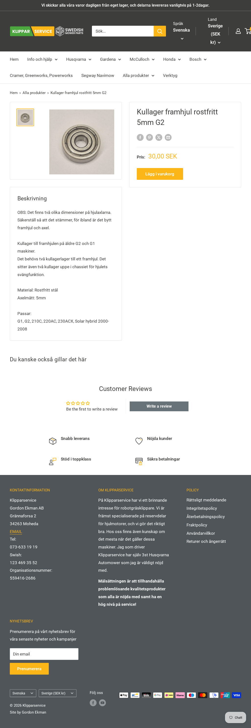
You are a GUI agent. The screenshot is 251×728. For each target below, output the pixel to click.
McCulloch (139, 59)
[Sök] (160, 31)
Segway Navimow (97, 75)
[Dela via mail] (168, 137)
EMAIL (16, 531)
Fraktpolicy (197, 524)
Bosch (195, 59)
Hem (14, 59)
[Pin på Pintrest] (149, 137)
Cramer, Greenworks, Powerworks (41, 75)
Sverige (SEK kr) (53, 693)
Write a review (159, 406)
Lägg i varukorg (159, 173)
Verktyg (170, 75)
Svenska (19, 693)
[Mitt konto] (238, 31)
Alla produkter (136, 75)
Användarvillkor (201, 533)
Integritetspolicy (202, 508)
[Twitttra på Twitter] (158, 137)
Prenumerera (29, 668)
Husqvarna (76, 59)
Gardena (108, 59)
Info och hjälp (39, 59)
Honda (169, 59)
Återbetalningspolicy (206, 516)
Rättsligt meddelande (206, 499)
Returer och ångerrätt (206, 541)
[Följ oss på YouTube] (102, 702)
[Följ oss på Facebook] (93, 702)
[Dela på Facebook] (140, 137)
